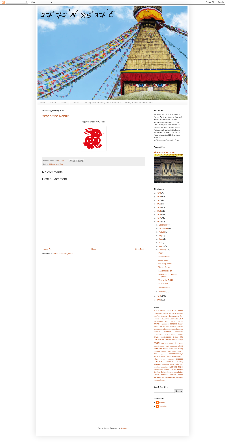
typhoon (164, 375)
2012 (159, 218)
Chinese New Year (56, 164)
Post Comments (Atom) (63, 254)
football (171, 343)
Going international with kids (139, 102)
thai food (157, 372)
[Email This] (70, 160)
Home (42, 102)
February (163, 250)
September (163, 228)
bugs (178, 329)
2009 (159, 300)
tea (175, 369)
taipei (180, 367)
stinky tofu (179, 364)
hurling (180, 349)
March (161, 246)
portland (158, 361)
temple (180, 369)
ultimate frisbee (176, 375)
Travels (75, 102)
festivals (175, 340)
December (163, 225)
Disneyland (158, 313)
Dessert (180, 311)
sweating (164, 367)
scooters (157, 364)
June (161, 239)
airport (180, 321)
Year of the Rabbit (55, 116)
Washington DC (161, 321)
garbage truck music (166, 346)
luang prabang (163, 354)
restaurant (170, 361)
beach (180, 324)
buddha (161, 329)
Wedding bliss (164, 287)
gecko (176, 346)
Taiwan (63, 102)
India (181, 313)
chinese (167, 331)
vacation (157, 377)
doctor (174, 334)
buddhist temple (170, 329)
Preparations (174, 316)
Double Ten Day (168, 313)
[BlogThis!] (73, 160)
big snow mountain (169, 326)
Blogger (123, 428)
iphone (163, 351)
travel (156, 374)
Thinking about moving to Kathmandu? (102, 102)
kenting (180, 351)
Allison (162, 402)
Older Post (139, 249)
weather (171, 377)
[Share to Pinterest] (82, 160)
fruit (176, 343)
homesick (173, 349)
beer (160, 326)
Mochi (160, 253)
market (172, 354)
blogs (156, 329)
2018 (159, 197)
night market (171, 356)
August (162, 232)
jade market (172, 351)
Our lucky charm (165, 264)
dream (180, 334)
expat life (178, 337)
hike (181, 346)
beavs (156, 326)
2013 (159, 214)
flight (181, 340)
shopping (165, 364)
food (157, 342)
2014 (159, 211)
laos (155, 354)
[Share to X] (76, 160)
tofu (169, 372)
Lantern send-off (165, 271)
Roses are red (164, 256)
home (165, 349)
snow (172, 364)
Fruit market (163, 284)
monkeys (179, 354)
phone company (167, 359)
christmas (158, 334)
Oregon (164, 316)
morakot (157, 356)
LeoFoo (156, 316)
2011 (159, 222)
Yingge (172, 321)
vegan (164, 377)
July (161, 236)
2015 (159, 207)
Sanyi (164, 319)
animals (157, 324)
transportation (177, 372)
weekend (157, 380)
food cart (164, 343)
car (181, 329)
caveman (157, 331)
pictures (179, 359)
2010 (159, 296)
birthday (180, 326)
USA (181, 318)
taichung (173, 367)
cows (167, 334)
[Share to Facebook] (79, 160)
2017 (159, 200)
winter (163, 380)
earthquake (166, 337)
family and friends (162, 339)
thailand (164, 372)
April (161, 243)
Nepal (53, 102)
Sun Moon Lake (172, 319)
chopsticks (179, 331)
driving (156, 337)
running (180, 361)
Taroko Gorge (164, 267)
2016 (159, 204)
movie (163, 356)
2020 (159, 193)
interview (157, 351)
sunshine (157, 367)
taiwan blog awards (161, 369)
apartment (165, 324)
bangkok (173, 324)
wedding (179, 377)
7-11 (155, 311)
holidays (158, 348)
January (162, 292)
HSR (177, 313)
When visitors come (164, 152)
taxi (171, 369)
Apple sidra (163, 260)
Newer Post (47, 249)
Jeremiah (163, 406)
